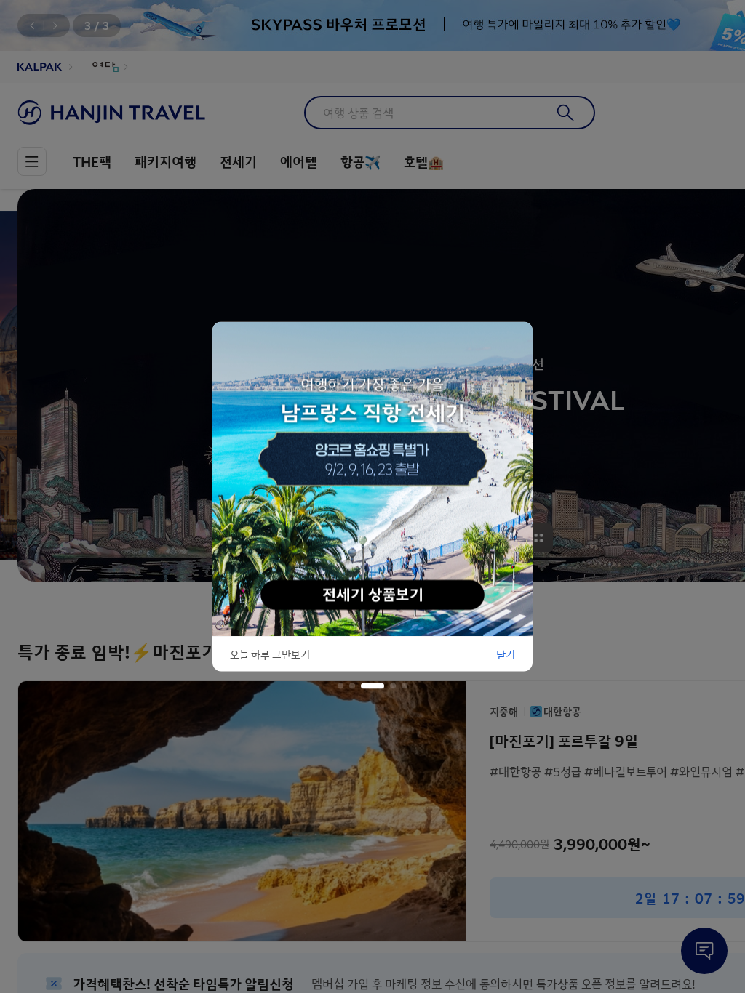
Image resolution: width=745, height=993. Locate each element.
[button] (340, 686)
